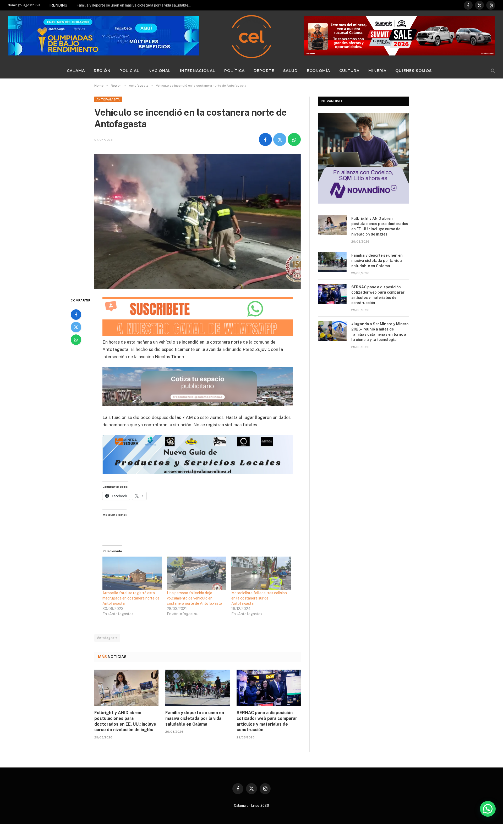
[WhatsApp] (76, 339)
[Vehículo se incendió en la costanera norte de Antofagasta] (197, 221)
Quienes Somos (413, 70)
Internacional (198, 70)
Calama (76, 70)
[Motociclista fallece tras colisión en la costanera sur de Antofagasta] (261, 573)
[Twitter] (76, 327)
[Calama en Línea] (251, 36)
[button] (488, 809)
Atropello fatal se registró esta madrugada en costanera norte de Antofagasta (131, 598)
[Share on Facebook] (265, 139)
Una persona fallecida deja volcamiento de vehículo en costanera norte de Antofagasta (194, 598)
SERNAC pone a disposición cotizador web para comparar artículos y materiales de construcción (267, 721)
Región (102, 70)
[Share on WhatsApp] (294, 139)
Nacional (160, 70)
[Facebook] (76, 314)
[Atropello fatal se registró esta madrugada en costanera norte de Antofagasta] (132, 573)
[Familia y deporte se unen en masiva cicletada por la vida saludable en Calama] (197, 688)
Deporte (264, 70)
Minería (377, 70)
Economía (318, 70)
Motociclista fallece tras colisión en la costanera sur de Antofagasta (259, 598)
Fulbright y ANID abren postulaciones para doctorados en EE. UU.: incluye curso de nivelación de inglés (125, 721)
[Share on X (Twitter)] (279, 139)
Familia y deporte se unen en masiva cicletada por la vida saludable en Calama (135, 5)
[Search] (492, 71)
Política (234, 70)
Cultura (349, 70)
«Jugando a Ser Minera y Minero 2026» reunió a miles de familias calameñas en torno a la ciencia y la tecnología (379, 332)
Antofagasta (108, 99)
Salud (290, 70)
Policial (129, 70)
